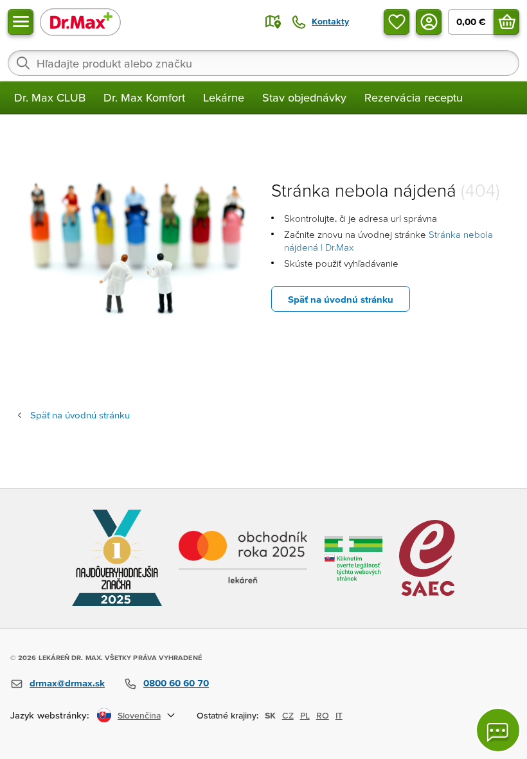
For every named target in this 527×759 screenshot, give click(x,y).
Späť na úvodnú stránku (340, 299)
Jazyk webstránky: (49, 715)
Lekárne (223, 97)
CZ (288, 715)
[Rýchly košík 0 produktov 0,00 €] (506, 22)
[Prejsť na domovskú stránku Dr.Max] (80, 21)
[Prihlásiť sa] (429, 22)
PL (305, 715)
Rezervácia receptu (413, 97)
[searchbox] (263, 63)
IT (339, 715)
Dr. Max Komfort (144, 97)
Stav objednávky (304, 97)
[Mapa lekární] (273, 22)
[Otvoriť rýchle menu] (20, 22)
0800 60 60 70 (176, 682)
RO (322, 715)
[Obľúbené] (396, 22)
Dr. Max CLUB (49, 97)
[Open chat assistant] (498, 730)
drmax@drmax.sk (67, 682)
